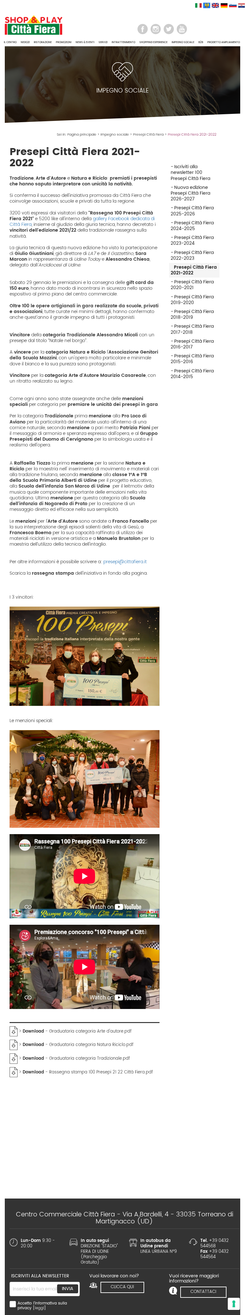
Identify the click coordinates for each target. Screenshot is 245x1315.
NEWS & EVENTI (85, 42)
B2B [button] (200, 42)
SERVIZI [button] (103, 42)
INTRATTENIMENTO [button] (123, 42)
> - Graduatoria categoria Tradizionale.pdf (74, 1058)
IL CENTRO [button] (10, 42)
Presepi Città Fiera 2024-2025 (192, 225)
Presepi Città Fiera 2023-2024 (192, 240)
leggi (39, 1308)
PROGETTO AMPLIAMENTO (223, 42)
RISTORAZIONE (43, 42)
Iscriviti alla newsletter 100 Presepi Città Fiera (190, 172)
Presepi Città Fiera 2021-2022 (194, 270)
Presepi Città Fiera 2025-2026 (192, 210)
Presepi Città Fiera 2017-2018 (192, 329)
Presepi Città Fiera (148, 135)
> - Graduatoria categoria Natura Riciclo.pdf (75, 1045)
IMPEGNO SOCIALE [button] (183, 42)
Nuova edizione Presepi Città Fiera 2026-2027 (190, 193)
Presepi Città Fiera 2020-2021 (192, 284)
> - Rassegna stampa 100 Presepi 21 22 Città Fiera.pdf (85, 1072)
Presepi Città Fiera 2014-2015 (192, 373)
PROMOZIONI (63, 42)
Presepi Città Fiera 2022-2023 (192, 255)
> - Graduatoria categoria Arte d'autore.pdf (74, 1031)
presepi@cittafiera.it (125, 561)
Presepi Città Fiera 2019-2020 (192, 299)
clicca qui (122, 1287)
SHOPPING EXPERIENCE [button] (153, 42)
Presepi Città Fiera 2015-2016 (192, 358)
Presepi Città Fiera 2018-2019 (192, 314)
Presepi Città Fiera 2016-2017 (192, 344)
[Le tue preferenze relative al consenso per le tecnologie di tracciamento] (234, 1304)
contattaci (203, 1292)
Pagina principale (81, 135)
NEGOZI (25, 42)
